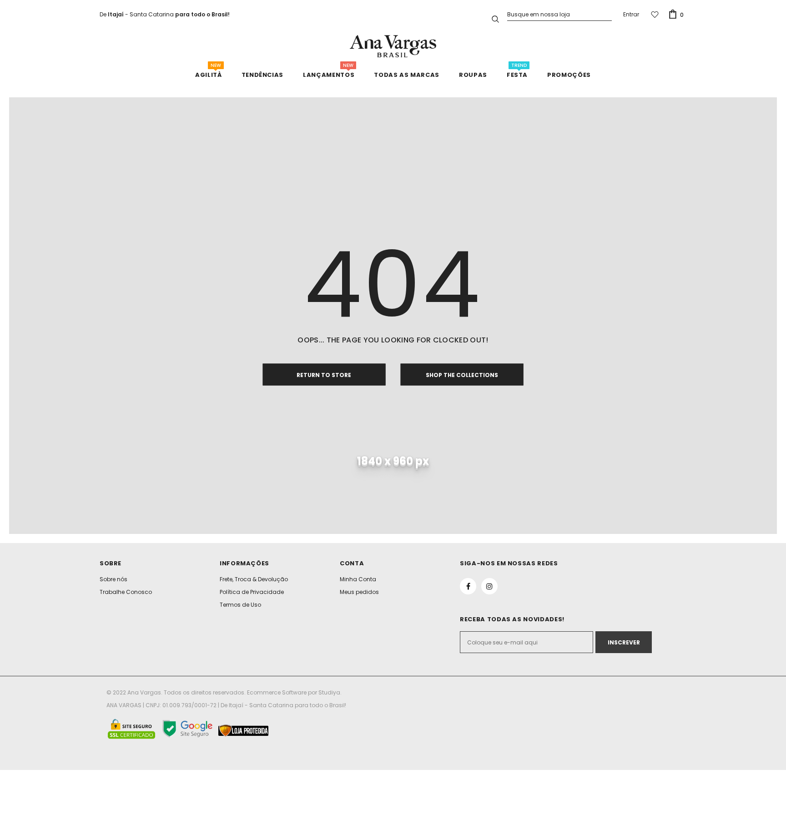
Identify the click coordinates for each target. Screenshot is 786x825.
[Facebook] (468, 586)
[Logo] (393, 46)
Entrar (631, 14)
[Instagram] (489, 586)
